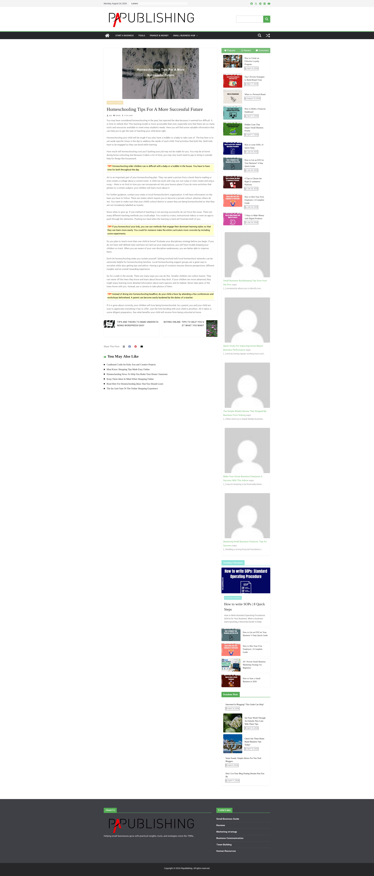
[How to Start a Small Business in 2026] (230, 680)
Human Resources (226, 851)
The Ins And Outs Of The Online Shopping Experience (132, 388)
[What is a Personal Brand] (232, 96)
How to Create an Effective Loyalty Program (252, 61)
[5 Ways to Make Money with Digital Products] (232, 218)
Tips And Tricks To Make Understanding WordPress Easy (137, 324)
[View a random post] (268, 35)
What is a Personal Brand (255, 94)
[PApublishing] (107, 35)
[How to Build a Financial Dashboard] (232, 112)
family (118, 115)
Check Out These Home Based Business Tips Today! (254, 742)
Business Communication (229, 838)
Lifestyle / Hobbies (115, 102)
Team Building (224, 844)
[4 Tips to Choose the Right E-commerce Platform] (232, 181)
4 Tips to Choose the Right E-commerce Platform (253, 181)
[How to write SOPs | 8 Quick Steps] (232, 148)
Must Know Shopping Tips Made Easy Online (128, 369)
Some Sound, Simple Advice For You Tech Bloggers (243, 759)
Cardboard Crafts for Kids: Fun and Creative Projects (131, 364)
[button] (196, 35)
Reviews (220, 825)
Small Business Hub (184, 35)
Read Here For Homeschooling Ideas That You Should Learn (135, 384)
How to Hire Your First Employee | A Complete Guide (254, 200)
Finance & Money (159, 35)
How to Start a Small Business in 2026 (251, 680)
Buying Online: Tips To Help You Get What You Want (184, 324)
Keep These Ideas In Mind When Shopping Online (130, 379)
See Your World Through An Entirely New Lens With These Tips (255, 721)
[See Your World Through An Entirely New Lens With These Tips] (232, 722)
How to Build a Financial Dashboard (255, 110)
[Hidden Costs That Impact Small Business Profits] (232, 128)
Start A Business (124, 35)
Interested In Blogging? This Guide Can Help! (245, 704)
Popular (231, 50)
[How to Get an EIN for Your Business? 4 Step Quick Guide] (232, 163)
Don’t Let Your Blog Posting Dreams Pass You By (245, 775)
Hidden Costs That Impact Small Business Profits (254, 128)
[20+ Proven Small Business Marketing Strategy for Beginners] (230, 665)
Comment (264, 50)
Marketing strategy (226, 831)
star (110, 115)
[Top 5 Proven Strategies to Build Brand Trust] (232, 80)
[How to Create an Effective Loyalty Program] (232, 61)
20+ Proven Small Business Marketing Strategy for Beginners (254, 665)
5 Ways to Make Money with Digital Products (254, 217)
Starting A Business (233, 598)
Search (266, 19)
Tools (141, 35)
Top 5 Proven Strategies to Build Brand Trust (254, 78)
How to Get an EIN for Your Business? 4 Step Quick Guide (254, 163)
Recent (247, 50)
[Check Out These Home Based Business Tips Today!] (232, 743)
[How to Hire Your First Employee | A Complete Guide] (232, 200)
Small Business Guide (227, 819)
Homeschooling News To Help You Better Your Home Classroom (137, 374)
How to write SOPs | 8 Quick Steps (254, 146)
